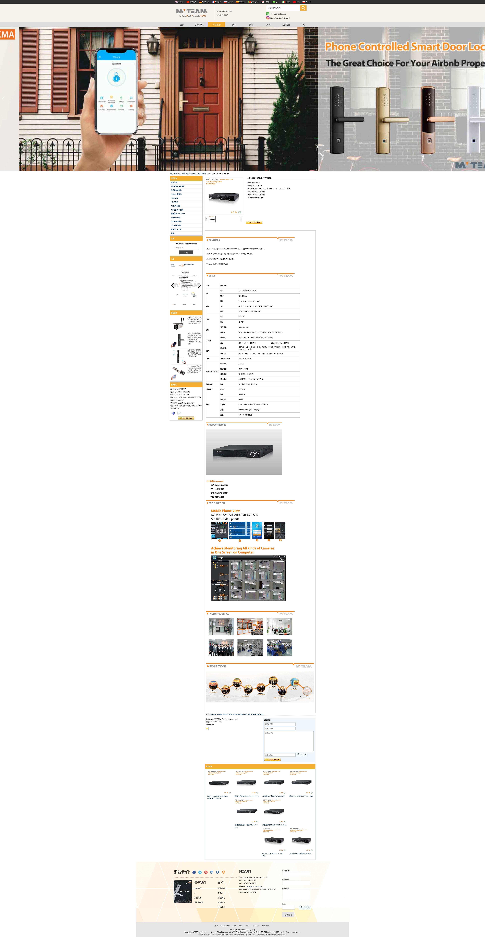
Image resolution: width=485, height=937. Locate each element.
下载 (303, 25)
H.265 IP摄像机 (176, 194)
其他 (172, 233)
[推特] (200, 872)
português (254, 2)
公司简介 (197, 888)
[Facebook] (194, 872)
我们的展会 (198, 902)
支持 (268, 25)
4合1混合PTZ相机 (177, 210)
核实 (284, 904)
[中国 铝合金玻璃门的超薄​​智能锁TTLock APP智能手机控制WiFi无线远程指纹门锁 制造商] (178, 356)
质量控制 (197, 898)
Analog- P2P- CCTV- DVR (243, 714)
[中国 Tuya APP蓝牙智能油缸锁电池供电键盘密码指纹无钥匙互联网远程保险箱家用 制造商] (178, 372)
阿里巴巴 (265, 925)
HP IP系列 (174, 202)
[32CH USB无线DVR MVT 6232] (224, 196)
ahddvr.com (225, 925)
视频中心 (221, 902)
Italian (288, 2)
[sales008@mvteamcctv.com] (207, 728)
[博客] (223, 872)
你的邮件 (285, 880)
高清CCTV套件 (176, 229)
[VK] (212, 872)
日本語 (267, 2)
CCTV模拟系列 (184, 173)
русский (230, 2)
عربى (277, 2)
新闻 (251, 25)
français (218, 2)
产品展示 (217, 25)
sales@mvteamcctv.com (279, 18)
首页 (182, 25)
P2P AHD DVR (258, 714)
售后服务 (221, 888)
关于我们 (199, 25)
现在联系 (186, 418)
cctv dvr (213, 714)
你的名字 (285, 871)
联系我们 (286, 25)
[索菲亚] (173, 413)
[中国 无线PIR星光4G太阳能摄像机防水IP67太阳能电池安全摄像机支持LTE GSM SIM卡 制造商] (178, 323)
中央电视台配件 (176, 222)
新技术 (220, 893)
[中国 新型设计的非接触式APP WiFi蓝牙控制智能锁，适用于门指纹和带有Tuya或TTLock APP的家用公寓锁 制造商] (178, 340)
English (180, 2)
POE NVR (174, 198)
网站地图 (221, 907)
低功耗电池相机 (176, 190)
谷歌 (246, 925)
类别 (175, 173)
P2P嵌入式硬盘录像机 (198, 173)
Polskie (308, 2)
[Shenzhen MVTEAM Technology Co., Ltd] (193, 12)
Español (242, 2)
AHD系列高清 (175, 206)
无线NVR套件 (175, 218)
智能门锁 (174, 182)
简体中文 (193, 2)
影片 (234, 25)
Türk (297, 2)
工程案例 (221, 898)
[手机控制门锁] (242, 170)
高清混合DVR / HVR (178, 214)
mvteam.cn (255, 925)
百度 (234, 925)
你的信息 (285, 888)
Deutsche (205, 2)
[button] (482, 99)
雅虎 (240, 925)
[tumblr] (218, 872)
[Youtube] (206, 872)
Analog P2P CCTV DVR (225, 714)
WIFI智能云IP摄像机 (178, 186)
